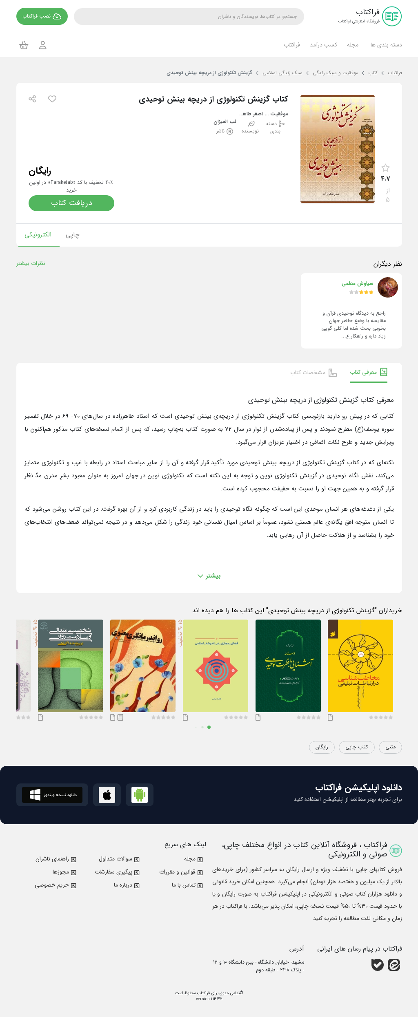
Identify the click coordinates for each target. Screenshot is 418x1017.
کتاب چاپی (356, 747)
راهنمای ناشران (52, 858)
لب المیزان (224, 122)
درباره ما (123, 884)
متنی (390, 747)
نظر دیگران (388, 264)
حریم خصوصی (52, 884)
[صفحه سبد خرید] (23, 45)
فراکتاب (203, 993)
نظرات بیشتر (30, 263)
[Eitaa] (394, 965)
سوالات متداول (115, 858)
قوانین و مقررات (177, 871)
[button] (385, 44)
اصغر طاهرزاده (250, 114)
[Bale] (377, 965)
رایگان (322, 747)
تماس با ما (184, 884)
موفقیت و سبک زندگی (275, 114)
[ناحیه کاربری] (42, 45)
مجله (190, 858)
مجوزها (61, 871)
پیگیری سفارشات (113, 871)
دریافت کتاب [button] (71, 203)
